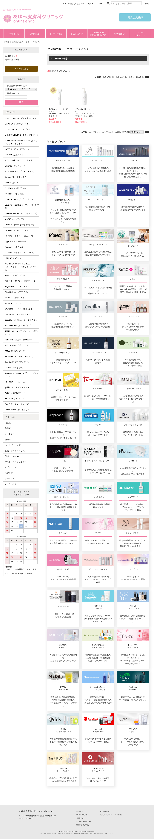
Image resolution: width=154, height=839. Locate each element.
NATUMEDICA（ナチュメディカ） (19, 356)
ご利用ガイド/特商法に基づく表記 (98, 33)
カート (101, 4)
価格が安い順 (108, 77)
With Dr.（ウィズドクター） (17, 345)
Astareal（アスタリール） (16, 393)
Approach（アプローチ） (16, 241)
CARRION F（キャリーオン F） (18, 314)
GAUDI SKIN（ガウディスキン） (18, 124)
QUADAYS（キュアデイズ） (17, 292)
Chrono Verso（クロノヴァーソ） (19, 129)
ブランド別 (10, 112)
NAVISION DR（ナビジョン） (17, 149)
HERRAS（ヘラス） (13, 258)
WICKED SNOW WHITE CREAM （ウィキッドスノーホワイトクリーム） (20, 267)
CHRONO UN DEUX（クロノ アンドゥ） (22, 135)
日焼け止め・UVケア (14, 456)
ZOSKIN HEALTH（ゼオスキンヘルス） (21, 118)
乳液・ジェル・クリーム (15, 451)
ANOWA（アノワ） (13, 303)
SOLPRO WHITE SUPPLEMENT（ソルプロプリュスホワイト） (21, 142)
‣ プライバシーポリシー (83, 821)
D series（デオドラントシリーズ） (20, 252)
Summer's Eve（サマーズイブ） (18, 325)
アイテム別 (10, 417)
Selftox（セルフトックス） (16, 177)
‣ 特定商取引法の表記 (82, 825)
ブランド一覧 (13, 34)
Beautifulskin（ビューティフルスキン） (22, 320)
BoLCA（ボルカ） (13, 183)
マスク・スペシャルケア (15, 462)
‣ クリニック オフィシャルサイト (111, 815)
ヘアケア (9, 473)
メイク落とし (11, 434)
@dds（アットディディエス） (18, 387)
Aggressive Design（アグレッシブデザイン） (21, 374)
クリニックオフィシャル (140, 33)
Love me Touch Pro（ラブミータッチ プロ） (22, 206)
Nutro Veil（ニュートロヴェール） (20, 340)
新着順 (131, 77)
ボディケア (10, 478)
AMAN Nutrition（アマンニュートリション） (21, 332)
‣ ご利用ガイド (80, 818)
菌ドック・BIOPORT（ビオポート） (20, 281)
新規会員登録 (135, 17)
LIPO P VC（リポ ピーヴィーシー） (20, 225)
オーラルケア (11, 484)
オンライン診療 (56, 34)
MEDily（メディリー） (14, 368)
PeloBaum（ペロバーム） (16, 382)
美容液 (8, 428)
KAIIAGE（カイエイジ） (15, 275)
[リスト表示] (148, 77)
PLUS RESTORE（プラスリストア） (20, 171)
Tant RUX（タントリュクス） (17, 404)
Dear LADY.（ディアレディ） (17, 362)
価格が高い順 (121, 77)
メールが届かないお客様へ (73, 4)
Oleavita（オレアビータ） (16, 166)
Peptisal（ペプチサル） (15, 247)
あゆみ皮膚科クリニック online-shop (36, 811)
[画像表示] (146, 77)
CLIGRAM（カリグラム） (16, 188)
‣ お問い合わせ (105, 811)
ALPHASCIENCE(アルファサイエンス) (21, 213)
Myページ (91, 4)
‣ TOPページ (79, 811)
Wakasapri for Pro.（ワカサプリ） (19, 160)
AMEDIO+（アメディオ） (16, 351)
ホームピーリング (12, 445)
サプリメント (11, 467)
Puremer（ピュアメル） (15, 155)
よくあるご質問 (77, 34)
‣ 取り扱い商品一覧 (81, 815)
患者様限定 (34, 34)
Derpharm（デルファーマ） (17, 230)
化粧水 (8, 423)
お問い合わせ (119, 34)
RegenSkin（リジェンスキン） (18, 286)
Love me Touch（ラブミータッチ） (20, 199)
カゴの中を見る (21, 69)
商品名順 (140, 77)
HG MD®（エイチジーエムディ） (19, 236)
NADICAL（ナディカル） (15, 298)
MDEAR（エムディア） (15, 219)
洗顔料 (8, 439)
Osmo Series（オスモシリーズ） (19, 410)
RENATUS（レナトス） (15, 398)
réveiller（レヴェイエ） (15, 194)
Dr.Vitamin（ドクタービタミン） (19, 309)
